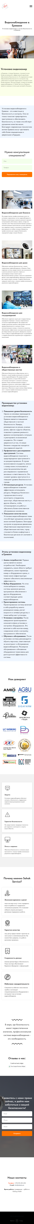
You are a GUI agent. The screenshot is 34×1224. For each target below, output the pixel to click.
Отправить (17, 1133)
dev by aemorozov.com (17, 1216)
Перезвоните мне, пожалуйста (17, 174)
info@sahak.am (19, 1185)
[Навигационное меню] (31, 6)
